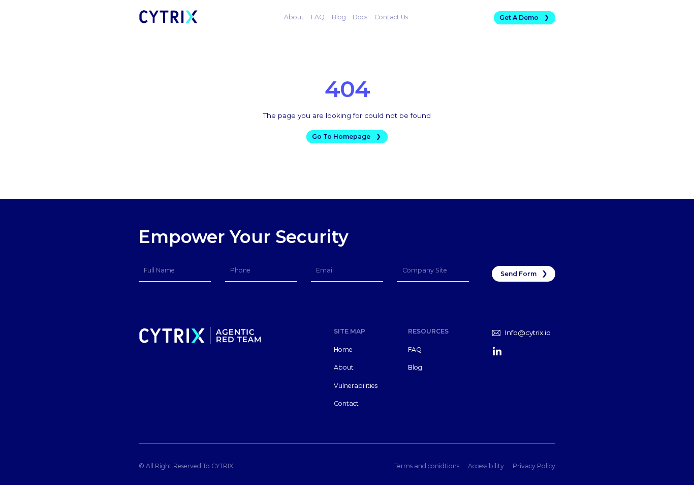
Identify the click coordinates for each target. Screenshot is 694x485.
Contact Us (391, 17)
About (294, 17)
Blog (339, 17)
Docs (360, 17)
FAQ (318, 17)
